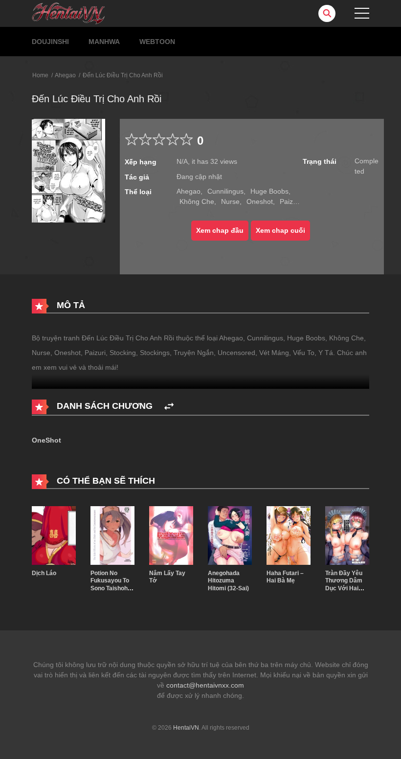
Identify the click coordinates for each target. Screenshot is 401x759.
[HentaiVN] (68, 13)
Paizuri (290, 201)
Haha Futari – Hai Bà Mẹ (285, 577)
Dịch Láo (44, 573)
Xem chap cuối (280, 230)
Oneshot (259, 201)
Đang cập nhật (199, 176)
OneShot (46, 440)
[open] (362, 13)
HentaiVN (186, 727)
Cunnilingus (225, 191)
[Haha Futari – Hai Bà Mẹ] (289, 534)
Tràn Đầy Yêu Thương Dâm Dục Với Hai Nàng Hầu (343, 585)
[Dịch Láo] (54, 534)
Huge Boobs (269, 191)
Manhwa (104, 41)
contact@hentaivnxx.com (205, 685)
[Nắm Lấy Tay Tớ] (171, 534)
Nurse (230, 201)
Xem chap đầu (220, 230)
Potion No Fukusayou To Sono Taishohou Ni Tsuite (112, 585)
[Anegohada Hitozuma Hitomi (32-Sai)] (230, 534)
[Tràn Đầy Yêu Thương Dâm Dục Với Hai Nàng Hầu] (347, 534)
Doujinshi (50, 41)
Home (40, 75)
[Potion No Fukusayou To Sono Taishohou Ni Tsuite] (112, 534)
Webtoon (157, 41)
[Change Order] (169, 407)
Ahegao (65, 75)
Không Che (196, 201)
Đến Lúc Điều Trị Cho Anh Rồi (123, 75)
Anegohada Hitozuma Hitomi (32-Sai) (228, 581)
